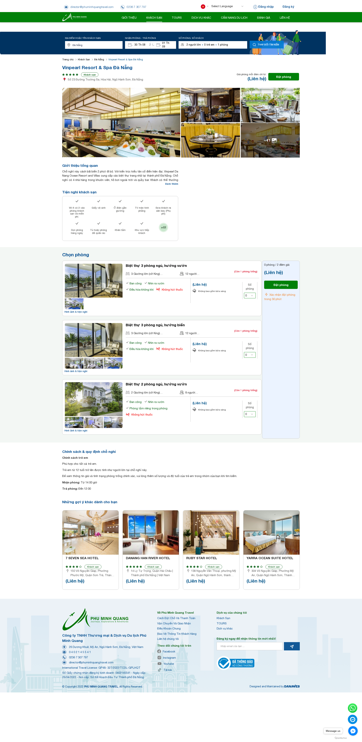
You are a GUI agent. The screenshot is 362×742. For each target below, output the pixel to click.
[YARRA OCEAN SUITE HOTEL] (271, 532)
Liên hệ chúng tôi (168, 638)
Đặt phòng (283, 76)
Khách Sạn (84, 59)
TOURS (222, 623)
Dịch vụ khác (225, 628)
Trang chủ (68, 59)
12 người (191, 273)
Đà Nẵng (99, 59)
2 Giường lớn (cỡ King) (145, 392)
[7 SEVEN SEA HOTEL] (90, 532)
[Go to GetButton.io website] (341, 738)
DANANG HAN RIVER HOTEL (148, 558)
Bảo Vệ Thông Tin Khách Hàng (176, 633)
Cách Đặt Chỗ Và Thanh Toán (176, 618)
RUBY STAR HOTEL (201, 558)
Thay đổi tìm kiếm (268, 44)
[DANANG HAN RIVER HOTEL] (151, 532)
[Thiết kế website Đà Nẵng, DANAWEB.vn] (292, 686)
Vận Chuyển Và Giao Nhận (174, 623)
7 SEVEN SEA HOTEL (82, 558)
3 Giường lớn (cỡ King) (145, 273)
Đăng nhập (266, 6)
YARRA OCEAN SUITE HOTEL (270, 558)
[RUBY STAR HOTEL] (211, 532)
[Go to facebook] (353, 731)
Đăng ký (288, 6)
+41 (267, 140)
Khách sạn (90, 74)
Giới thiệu (129, 17)
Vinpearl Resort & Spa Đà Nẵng (125, 59)
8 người (190, 392)
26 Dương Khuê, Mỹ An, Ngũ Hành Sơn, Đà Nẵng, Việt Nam (106, 647)
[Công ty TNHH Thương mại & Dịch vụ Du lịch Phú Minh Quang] (74, 16)
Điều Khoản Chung (169, 628)
